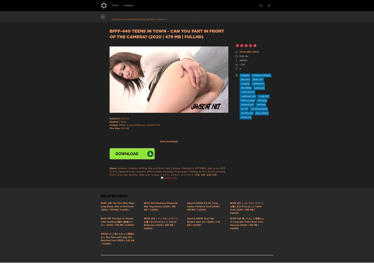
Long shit (263, 96)
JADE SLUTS (247, 92)
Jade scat (259, 88)
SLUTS (244, 109)
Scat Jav (244, 56)
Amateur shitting (261, 75)
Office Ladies (247, 101)
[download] (132, 154)
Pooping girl (247, 105)
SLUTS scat (246, 113)
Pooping (261, 101)
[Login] (269, 5)
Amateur (245, 75)
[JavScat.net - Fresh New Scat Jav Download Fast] (103, 5)
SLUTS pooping (259, 109)
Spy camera (262, 113)
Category (128, 5)
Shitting (260, 105)
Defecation (258, 84)
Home (115, 5)
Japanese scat (248, 96)
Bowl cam (257, 79)
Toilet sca (245, 117)
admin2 (243, 60)
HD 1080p (245, 88)
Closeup (244, 84)
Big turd (245, 79)
